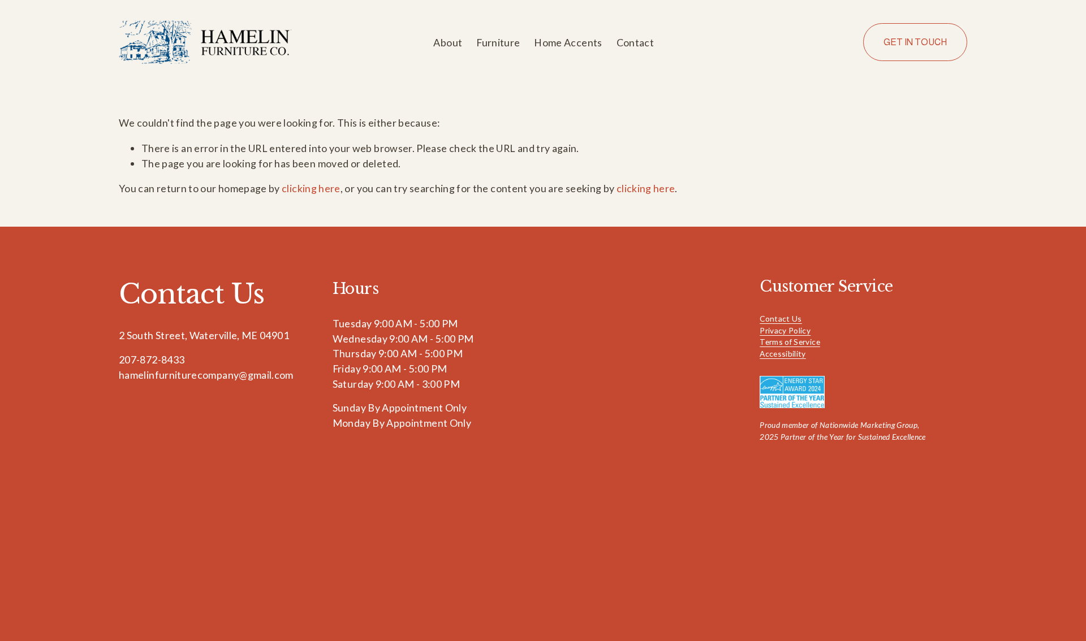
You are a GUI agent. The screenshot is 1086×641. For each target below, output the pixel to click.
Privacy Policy (785, 330)
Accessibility (783, 353)
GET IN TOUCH (915, 42)
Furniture (498, 42)
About (447, 42)
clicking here (311, 188)
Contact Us (781, 318)
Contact (635, 42)
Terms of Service (790, 342)
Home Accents (568, 42)
